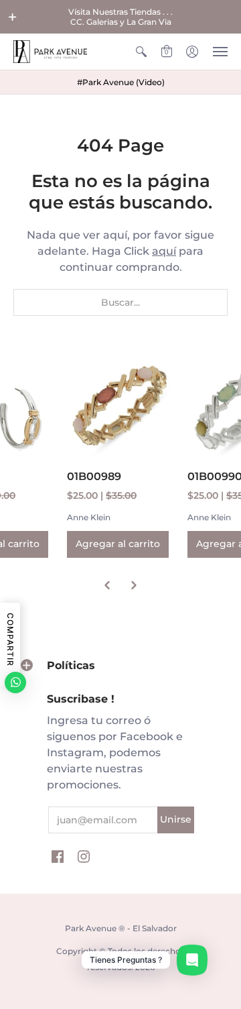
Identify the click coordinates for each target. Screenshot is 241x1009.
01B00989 (94, 476)
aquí (164, 251)
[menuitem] (141, 52)
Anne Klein (88, 517)
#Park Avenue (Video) (121, 82)
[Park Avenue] (50, 52)
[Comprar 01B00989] (120, 403)
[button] (13, 17)
